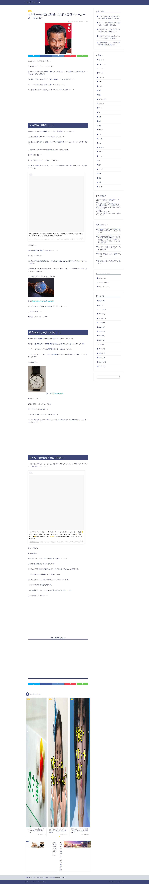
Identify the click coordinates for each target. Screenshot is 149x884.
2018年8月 (101, 327)
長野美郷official (34, 542)
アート (100, 108)
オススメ (101, 77)
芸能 (30, 11)
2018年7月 (101, 331)
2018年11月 (102, 314)
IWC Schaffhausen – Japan (37, 239)
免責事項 (42, 881)
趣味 (99, 165)
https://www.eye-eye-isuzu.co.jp (43, 301)
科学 (99, 178)
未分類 (100, 138)
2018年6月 (101, 336)
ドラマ (100, 186)
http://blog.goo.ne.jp (56, 393)
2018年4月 (101, 344)
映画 (99, 121)
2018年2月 (101, 353)
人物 (99, 116)
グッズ (100, 169)
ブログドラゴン (32, 2)
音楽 (99, 182)
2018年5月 (101, 340)
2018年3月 (101, 349)
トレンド (101, 68)
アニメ (100, 130)
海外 (99, 90)
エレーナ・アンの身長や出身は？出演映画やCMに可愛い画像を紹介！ (109, 24)
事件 (99, 160)
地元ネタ (101, 60)
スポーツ (101, 143)
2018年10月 (102, 318)
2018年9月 (101, 322)
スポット (101, 81)
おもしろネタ (102, 99)
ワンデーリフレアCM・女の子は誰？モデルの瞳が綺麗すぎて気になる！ (109, 17)
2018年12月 (102, 309)
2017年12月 (102, 362)
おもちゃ (101, 103)
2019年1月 (101, 305)
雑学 (99, 125)
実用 (99, 173)
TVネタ (100, 73)
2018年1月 (101, 357)
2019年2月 (101, 301)
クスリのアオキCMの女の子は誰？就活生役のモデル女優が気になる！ (109, 30)
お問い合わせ (102, 278)
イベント (101, 156)
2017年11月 (102, 366)
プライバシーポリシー (104, 286)
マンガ (100, 86)
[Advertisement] (58, 107)
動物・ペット (102, 64)
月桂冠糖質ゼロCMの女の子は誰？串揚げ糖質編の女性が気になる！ (109, 44)
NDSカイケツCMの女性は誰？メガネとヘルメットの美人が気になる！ (109, 37)
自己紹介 (101, 147)
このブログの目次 (103, 282)
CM (99, 134)
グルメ (100, 151)
